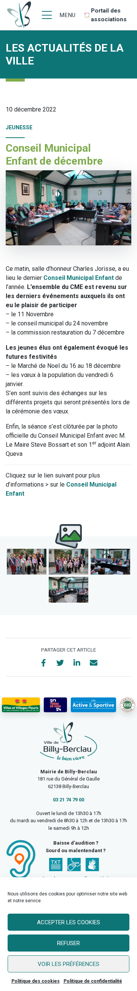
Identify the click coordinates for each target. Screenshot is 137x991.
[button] (26, 562)
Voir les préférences (68, 964)
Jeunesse (19, 127)
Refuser (68, 943)
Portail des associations (109, 15)
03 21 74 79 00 (68, 800)
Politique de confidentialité (93, 981)
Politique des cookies (35, 981)
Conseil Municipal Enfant (78, 277)
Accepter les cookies (68, 922)
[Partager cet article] (93, 663)
